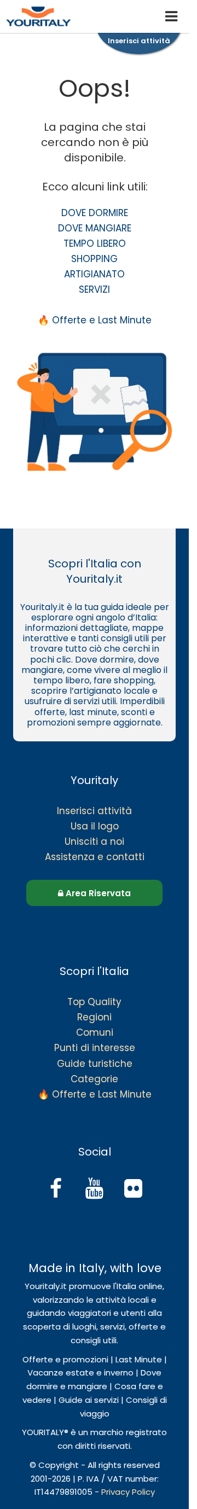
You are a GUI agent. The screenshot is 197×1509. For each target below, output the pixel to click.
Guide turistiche (94, 1063)
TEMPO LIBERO (94, 243)
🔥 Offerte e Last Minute (95, 320)
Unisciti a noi (94, 841)
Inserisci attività (94, 810)
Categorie (94, 1079)
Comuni (94, 1032)
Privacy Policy (128, 1492)
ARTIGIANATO (94, 274)
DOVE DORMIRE (94, 212)
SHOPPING (94, 258)
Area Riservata (97, 893)
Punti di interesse (94, 1047)
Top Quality (94, 1001)
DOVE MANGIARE (94, 228)
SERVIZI (94, 289)
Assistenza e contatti (94, 856)
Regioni (94, 1017)
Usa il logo (95, 826)
